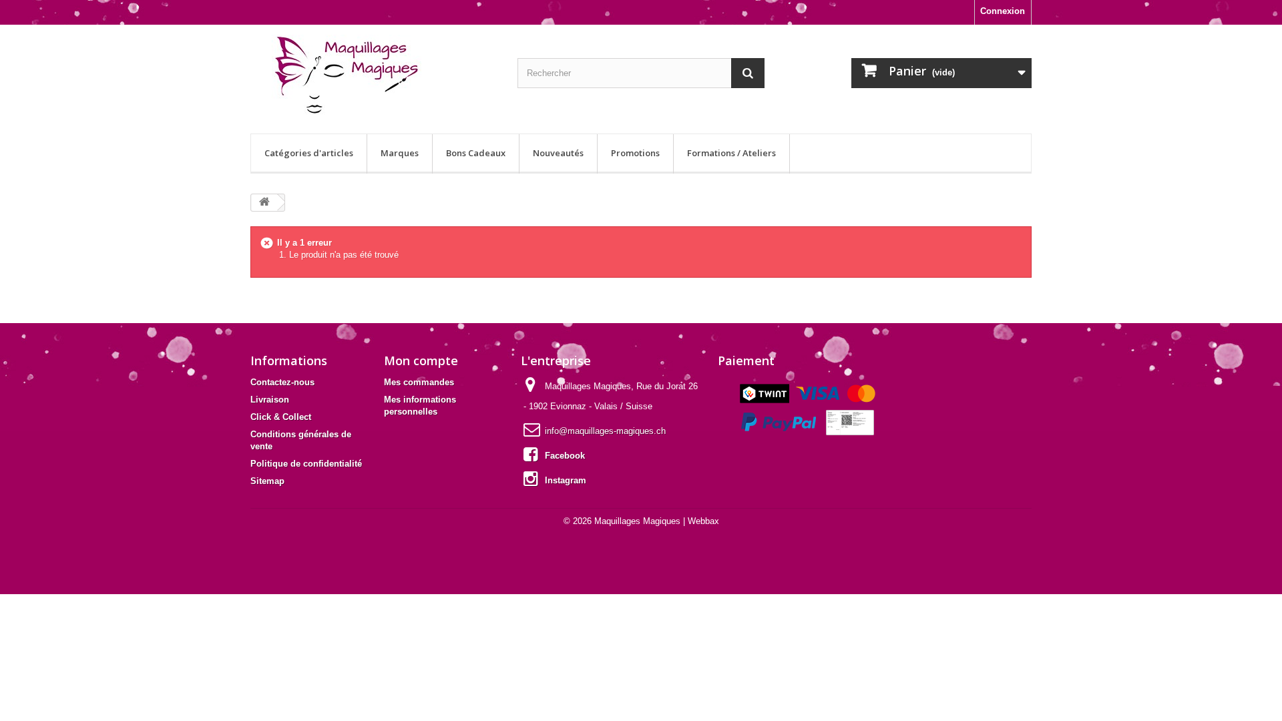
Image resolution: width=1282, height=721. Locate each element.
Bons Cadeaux (475, 153)
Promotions (635, 153)
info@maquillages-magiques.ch (605, 431)
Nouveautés (558, 153)
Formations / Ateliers (731, 153)
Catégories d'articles (308, 153)
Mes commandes (419, 382)
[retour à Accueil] (264, 202)
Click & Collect (280, 417)
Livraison (269, 400)
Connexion (1002, 11)
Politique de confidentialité (306, 464)
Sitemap (267, 481)
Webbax (703, 521)
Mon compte (421, 360)
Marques (400, 153)
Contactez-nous (282, 382)
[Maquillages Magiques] (373, 76)
